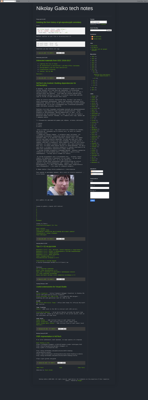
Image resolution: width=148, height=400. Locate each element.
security (94, 153)
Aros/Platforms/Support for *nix (46, 225)
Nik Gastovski (97, 36)
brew (93, 117)
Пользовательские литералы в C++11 (47, 257)
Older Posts (81, 367)
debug (93, 127)
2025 (93, 58)
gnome (93, 132)
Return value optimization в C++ (46, 270)
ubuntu (93, 158)
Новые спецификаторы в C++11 (45, 256)
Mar (94, 81)
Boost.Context (40, 228)
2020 (93, 67)
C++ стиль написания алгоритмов (46, 273)
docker (93, 99)
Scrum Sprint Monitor (43, 312)
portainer (94, 108)
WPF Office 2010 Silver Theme (46, 302)
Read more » (39, 74)
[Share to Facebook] (62, 53)
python (93, 152)
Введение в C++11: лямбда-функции (47, 253)
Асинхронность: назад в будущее (46, 233)
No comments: (51, 53)
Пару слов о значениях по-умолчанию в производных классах (55, 272)
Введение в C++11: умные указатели (47, 254)
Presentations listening (47, 69)
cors (93, 124)
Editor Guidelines (42, 321)
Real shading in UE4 (42, 343)
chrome (93, 120)
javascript (95, 136)
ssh (92, 157)
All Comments (96, 174)
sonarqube (94, 155)
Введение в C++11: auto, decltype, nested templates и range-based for (59, 249)
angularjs (94, 115)
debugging (94, 129)
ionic (93, 134)
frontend (94, 131)
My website (95, 47)
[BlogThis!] (59, 53)
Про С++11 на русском (46, 246)
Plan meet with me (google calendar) (99, 49)
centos (93, 103)
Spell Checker (50, 323)
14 (95, 72)
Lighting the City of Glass (48, 64)
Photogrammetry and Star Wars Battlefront (53, 67)
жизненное (94, 162)
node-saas (94, 145)
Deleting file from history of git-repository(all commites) (58, 22)
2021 (93, 65)
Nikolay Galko (97, 38)
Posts (94, 171)
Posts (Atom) (49, 370)
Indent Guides (41, 320)
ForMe (93, 97)
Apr (94, 71)
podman (93, 150)
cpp (92, 125)
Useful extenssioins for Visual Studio (51, 287)
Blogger (80, 380)
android (94, 104)
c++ (93, 118)
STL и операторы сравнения (44, 268)
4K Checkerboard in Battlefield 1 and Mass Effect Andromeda (59, 65)
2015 (93, 89)
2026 (93, 56)
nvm (92, 148)
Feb (94, 83)
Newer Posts (40, 367)
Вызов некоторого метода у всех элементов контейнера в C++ (55, 275)
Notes (93, 101)
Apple (93, 110)
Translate (103, 24)
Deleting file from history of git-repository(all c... (102, 75)
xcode (93, 160)
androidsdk (95, 113)
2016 (93, 87)
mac (92, 141)
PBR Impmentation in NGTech (48, 336)
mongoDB (94, 143)
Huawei (93, 111)
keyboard (94, 138)
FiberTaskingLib (41, 234)
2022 (93, 63)
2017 (93, 69)
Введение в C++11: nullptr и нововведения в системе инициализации (58, 251)
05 (95, 78)
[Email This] (57, 53)
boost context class (42, 230)
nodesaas (94, 146)
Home (60, 367)
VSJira (38, 309)
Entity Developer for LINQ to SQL (47, 296)
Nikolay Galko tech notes (64, 8)
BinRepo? (39, 220)
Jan (94, 85)
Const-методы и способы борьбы (46, 261)
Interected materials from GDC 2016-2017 (53, 60)
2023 (93, 60)
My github (94, 45)
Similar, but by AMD (46, 71)
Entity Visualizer (42, 293)
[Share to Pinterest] (63, 53)
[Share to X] (60, 53)
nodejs (93, 106)
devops (93, 96)
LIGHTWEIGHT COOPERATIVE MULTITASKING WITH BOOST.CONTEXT (55, 231)
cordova (94, 122)
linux (93, 139)
